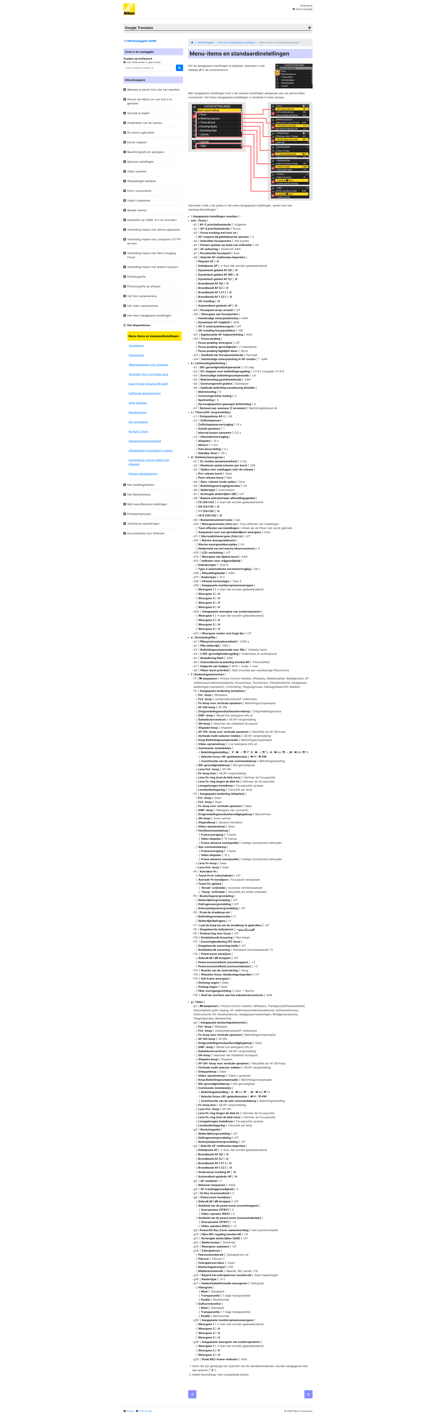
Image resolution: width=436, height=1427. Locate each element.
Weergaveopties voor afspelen (148, 364)
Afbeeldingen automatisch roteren (151, 450)
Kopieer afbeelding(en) (143, 473)
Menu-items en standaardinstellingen (154, 336)
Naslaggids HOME (141, 41)
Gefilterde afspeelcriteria (145, 393)
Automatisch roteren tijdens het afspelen (149, 462)
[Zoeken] (179, 68)
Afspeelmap (136, 355)
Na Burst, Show (138, 431)
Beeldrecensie (137, 412)
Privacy (130, 1411)
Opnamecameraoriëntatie (145, 441)
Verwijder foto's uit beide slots (148, 374)
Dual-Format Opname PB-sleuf (148, 383)
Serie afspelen (138, 403)
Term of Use (145, 1411)
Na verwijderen (138, 422)
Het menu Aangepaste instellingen (237, 42)
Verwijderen (136, 345)
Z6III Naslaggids (206, 42)
